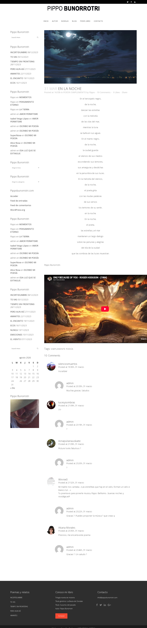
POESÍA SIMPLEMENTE (74, 92)
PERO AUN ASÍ (17, 69)
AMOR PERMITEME (29, 114)
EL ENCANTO (16, 78)
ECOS (13, 82)
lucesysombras (66, 402)
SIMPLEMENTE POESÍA (62, 349)
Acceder (14, 196)
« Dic (12, 388)
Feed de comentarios (20, 205)
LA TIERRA (24, 109)
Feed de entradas (18, 200)
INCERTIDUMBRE (18, 52)
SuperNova (15, 135)
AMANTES (15, 73)
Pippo (92, 92)
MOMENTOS (25, 97)
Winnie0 (63, 479)
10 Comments (103, 92)
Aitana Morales (66, 527)
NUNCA (14, 330)
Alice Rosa (15, 143)
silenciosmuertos (67, 363)
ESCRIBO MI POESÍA (29, 126)
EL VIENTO (15, 339)
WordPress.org (17, 209)
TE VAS (13, 57)
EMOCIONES (16, 334)
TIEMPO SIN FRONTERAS (22, 61)
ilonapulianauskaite (69, 441)
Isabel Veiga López (19, 118)
